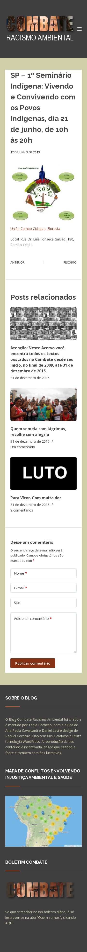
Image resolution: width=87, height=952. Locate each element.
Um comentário (22, 447)
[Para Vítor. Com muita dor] (43, 473)
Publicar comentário (32, 663)
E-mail (20, 587)
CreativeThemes (19, 946)
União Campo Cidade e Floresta (35, 228)
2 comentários (21, 510)
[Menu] (79, 29)
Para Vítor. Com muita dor (35, 497)
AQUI (9, 923)
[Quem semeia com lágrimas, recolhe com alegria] (43, 404)
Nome (20, 573)
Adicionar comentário (33, 618)
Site (17, 602)
